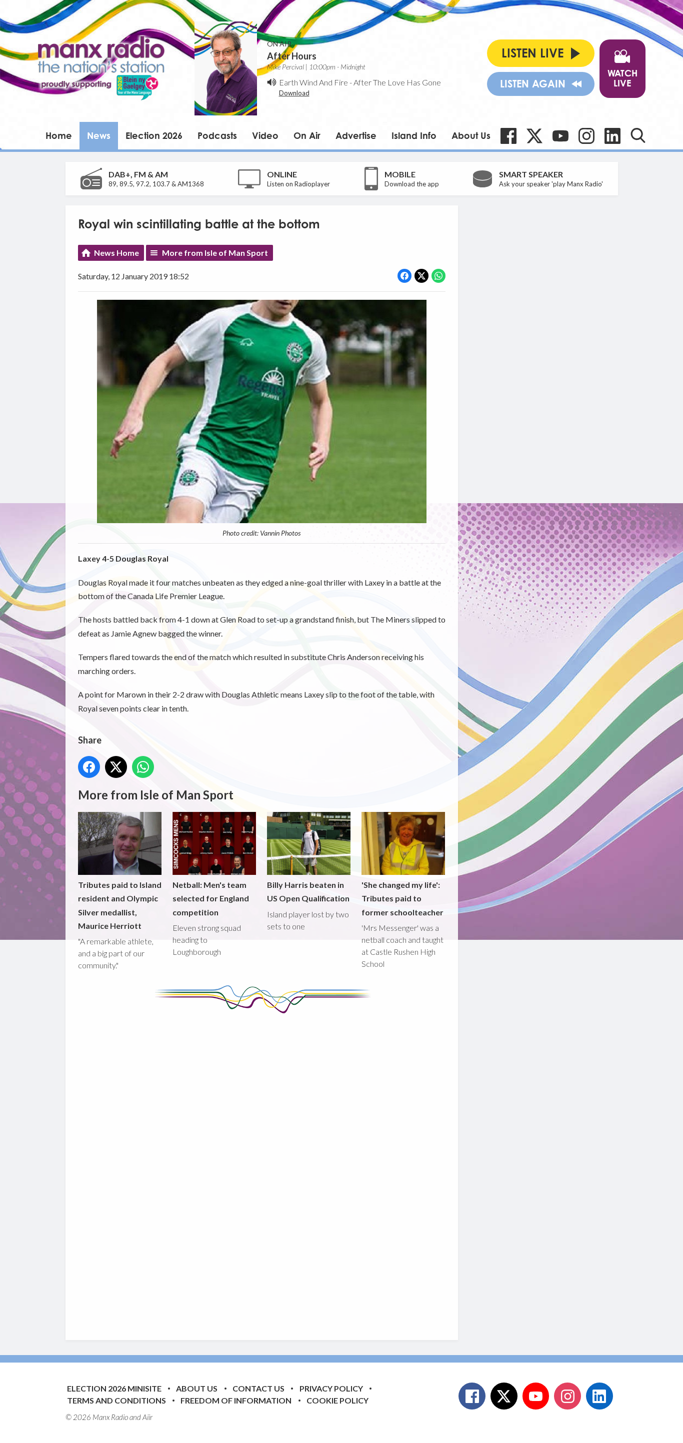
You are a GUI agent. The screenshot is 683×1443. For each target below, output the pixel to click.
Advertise (356, 135)
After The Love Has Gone (397, 82)
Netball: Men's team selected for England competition (210, 898)
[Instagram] (586, 136)
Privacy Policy (331, 1388)
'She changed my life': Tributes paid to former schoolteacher (403, 898)
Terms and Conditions (116, 1400)
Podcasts (217, 135)
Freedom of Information (236, 1400)
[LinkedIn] (612, 136)
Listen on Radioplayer (298, 184)
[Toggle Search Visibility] (638, 135)
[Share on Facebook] (405, 276)
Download (294, 93)
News (98, 135)
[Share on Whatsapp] (439, 276)
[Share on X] (421, 276)
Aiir (147, 1417)
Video (265, 135)
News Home (116, 252)
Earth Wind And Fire (313, 82)
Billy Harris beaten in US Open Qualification (308, 891)
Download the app (411, 184)
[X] (534, 136)
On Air (307, 135)
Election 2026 (154, 135)
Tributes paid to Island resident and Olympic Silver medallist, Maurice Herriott (120, 905)
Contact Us (258, 1388)
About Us (471, 135)
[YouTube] (560, 136)
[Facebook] (508, 136)
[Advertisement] (265, 1169)
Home (59, 135)
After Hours (291, 55)
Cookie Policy (337, 1400)
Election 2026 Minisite (114, 1388)
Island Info (414, 135)
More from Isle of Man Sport (215, 252)
